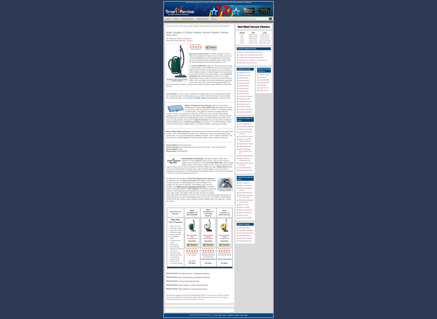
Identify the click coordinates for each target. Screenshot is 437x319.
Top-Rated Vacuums (245, 241)
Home (168, 19)
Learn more (248, 2)
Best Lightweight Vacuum (180, 295)
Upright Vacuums (244, 73)
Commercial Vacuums (246, 96)
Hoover (242, 39)
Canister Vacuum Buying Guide (189, 281)
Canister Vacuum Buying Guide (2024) (251, 55)
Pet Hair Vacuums (244, 107)
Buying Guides (202, 19)
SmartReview (187, 38)
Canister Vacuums (244, 75)
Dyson (242, 34)
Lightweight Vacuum (264, 43)
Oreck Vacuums (244, 88)
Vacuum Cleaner (217, 297)
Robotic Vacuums (244, 104)
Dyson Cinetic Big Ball (246, 156)
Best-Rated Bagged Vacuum (197, 295)
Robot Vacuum (253, 41)
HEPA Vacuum (253, 39)
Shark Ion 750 (263, 88)
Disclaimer (231, 315)
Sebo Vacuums (243, 91)
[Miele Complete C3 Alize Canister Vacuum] (177, 78)
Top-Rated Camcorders (246, 230)
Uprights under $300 (245, 112)
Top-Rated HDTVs (244, 228)
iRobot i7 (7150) (264, 75)
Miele (242, 36)
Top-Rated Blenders (245, 235)
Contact (237, 315)
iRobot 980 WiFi (264, 80)
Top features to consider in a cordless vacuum (253, 60)
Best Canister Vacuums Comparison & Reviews (194, 277)
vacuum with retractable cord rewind (193, 299)
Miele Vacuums (243, 78)
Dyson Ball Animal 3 (245, 124)
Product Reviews (187, 19)
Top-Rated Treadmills (245, 238)
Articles (214, 19)
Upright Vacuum (264, 34)
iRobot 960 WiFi (264, 82)
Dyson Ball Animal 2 (245, 168)
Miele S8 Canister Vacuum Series (186, 297)
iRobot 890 (262, 85)
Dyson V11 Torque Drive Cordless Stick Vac (245, 151)
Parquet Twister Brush (208, 259)
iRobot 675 (262, 77)
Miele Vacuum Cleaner (205, 297)
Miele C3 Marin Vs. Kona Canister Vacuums (193, 289)
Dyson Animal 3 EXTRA (246, 126)
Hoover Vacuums (244, 83)
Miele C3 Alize (243, 215)
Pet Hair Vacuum (264, 39)
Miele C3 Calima (244, 207)
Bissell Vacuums (244, 93)
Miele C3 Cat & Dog (245, 185)
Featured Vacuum (183, 26)
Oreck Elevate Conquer (246, 144)
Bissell (242, 41)
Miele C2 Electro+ (244, 183)
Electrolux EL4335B (245, 218)
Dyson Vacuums (244, 80)
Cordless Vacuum (253, 43)
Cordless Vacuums (245, 99)
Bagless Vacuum (253, 36)
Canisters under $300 (245, 109)
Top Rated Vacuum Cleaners (248, 63)
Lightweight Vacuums (245, 101)
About (175, 19)
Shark (242, 43)
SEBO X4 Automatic (245, 146)
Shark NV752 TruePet (246, 136)
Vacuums (190, 40)
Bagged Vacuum (253, 34)
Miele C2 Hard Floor (245, 212)
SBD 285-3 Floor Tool (193, 96)
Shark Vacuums (244, 86)
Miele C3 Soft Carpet (245, 210)
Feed (241, 315)
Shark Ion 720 (263, 90)
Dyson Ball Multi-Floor (246, 170)
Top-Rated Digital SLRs (246, 233)
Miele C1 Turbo (244, 205)
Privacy (224, 315)
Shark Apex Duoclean (245, 129)
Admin (246, 315)
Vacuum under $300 (264, 41)
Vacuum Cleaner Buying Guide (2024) (251, 52)
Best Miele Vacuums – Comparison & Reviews (194, 273)
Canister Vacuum (211, 295)
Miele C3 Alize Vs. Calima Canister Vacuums (193, 285)
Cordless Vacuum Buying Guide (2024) (251, 57)
